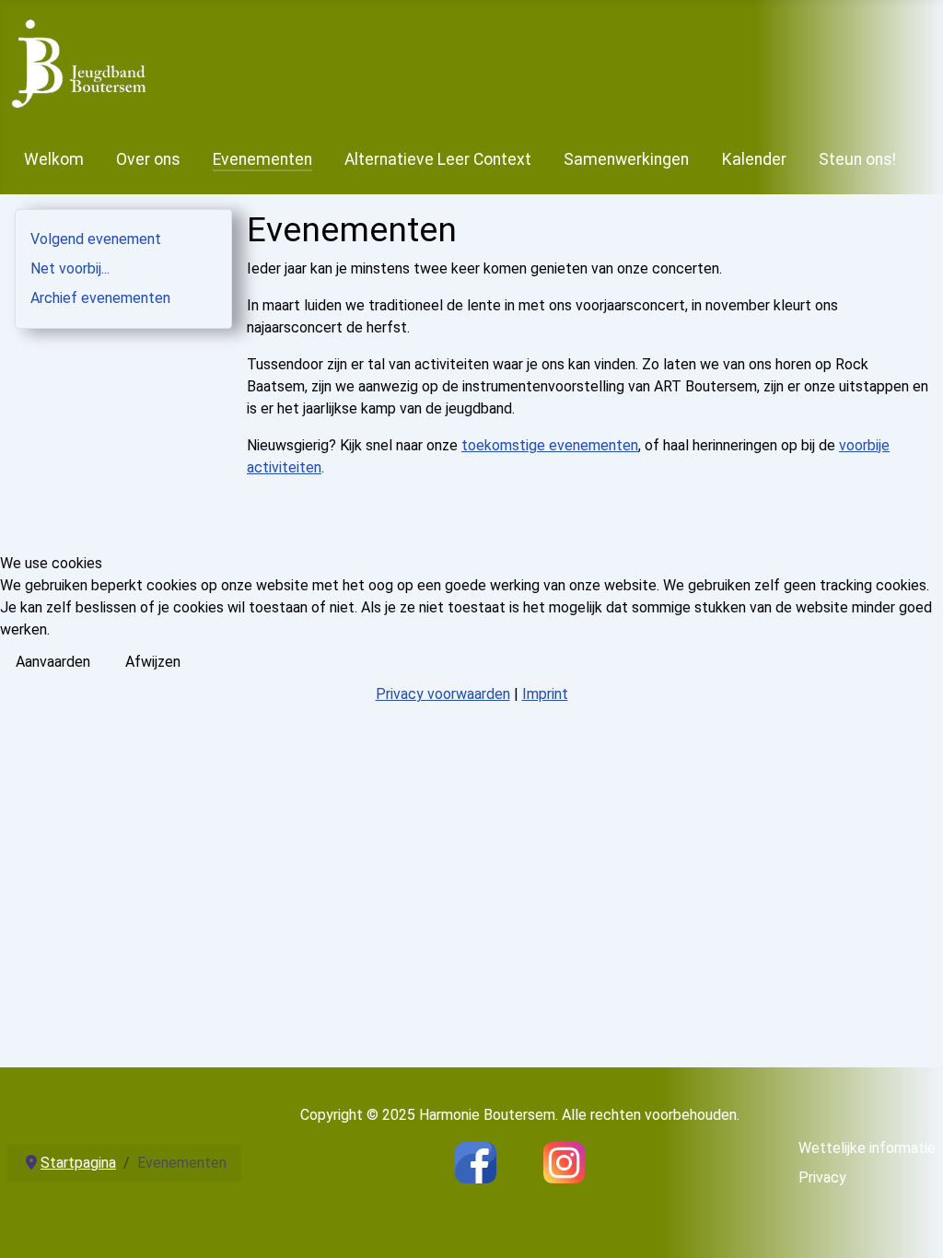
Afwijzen (152, 661)
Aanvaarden (53, 661)
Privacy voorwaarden (443, 694)
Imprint (545, 694)
